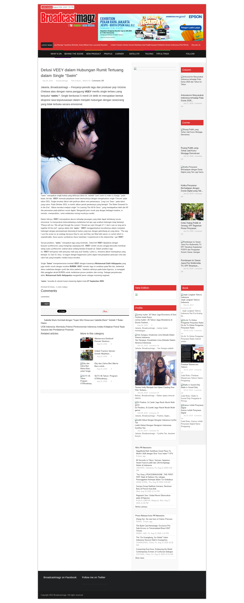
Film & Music (76, 81)
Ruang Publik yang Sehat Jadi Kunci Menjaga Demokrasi (190, 150)
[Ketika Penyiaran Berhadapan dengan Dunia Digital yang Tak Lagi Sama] (192, 174)
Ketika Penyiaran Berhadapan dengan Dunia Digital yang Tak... (192, 188)
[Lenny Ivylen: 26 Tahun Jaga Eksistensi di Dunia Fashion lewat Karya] (156, 317)
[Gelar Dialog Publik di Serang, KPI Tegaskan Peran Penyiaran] (192, 211)
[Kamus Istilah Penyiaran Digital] (192, 408)
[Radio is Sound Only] (190, 385)
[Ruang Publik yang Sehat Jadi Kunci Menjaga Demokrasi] (192, 136)
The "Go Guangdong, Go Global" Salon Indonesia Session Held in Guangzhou (152, 538)
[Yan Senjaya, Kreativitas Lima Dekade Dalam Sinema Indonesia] (156, 337)
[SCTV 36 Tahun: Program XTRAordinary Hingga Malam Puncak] (86, 380)
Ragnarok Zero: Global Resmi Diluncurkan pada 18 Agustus (153, 496)
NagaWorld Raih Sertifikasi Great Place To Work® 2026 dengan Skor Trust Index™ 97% (154, 452)
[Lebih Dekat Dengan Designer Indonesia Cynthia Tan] (156, 423)
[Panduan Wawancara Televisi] (192, 362)
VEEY (46, 304)
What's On (87, 81)
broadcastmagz (62, 81)
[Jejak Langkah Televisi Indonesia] (192, 297)
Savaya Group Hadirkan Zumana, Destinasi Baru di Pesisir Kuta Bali (154, 487)
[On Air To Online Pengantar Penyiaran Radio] (192, 323)
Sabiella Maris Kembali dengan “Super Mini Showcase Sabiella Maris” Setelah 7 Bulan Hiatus (82, 321)
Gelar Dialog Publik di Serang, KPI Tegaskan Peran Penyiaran (191, 225)
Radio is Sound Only (189, 387)
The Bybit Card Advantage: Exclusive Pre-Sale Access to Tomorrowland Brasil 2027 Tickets (153, 528)
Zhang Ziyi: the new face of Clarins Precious (154, 519)
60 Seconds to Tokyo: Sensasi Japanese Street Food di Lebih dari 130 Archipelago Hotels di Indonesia (153, 462)
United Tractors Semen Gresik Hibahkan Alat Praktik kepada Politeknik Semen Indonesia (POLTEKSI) (142, 45)
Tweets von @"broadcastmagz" (95, 584)
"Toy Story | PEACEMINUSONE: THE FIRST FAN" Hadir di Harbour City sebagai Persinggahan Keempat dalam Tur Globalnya (154, 477)
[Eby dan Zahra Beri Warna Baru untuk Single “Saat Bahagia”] (86, 367)
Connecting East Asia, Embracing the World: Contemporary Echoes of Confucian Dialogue (154, 550)
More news (139, 558)
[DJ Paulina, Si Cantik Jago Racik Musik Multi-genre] (156, 405)
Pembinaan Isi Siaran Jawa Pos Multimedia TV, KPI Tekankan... (191, 263)
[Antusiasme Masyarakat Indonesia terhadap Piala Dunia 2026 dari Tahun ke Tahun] (192, 84)
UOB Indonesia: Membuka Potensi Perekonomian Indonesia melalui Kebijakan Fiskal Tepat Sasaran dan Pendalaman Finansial (83, 328)
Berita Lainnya (141, 507)
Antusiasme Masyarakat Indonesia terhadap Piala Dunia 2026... (192, 98)
